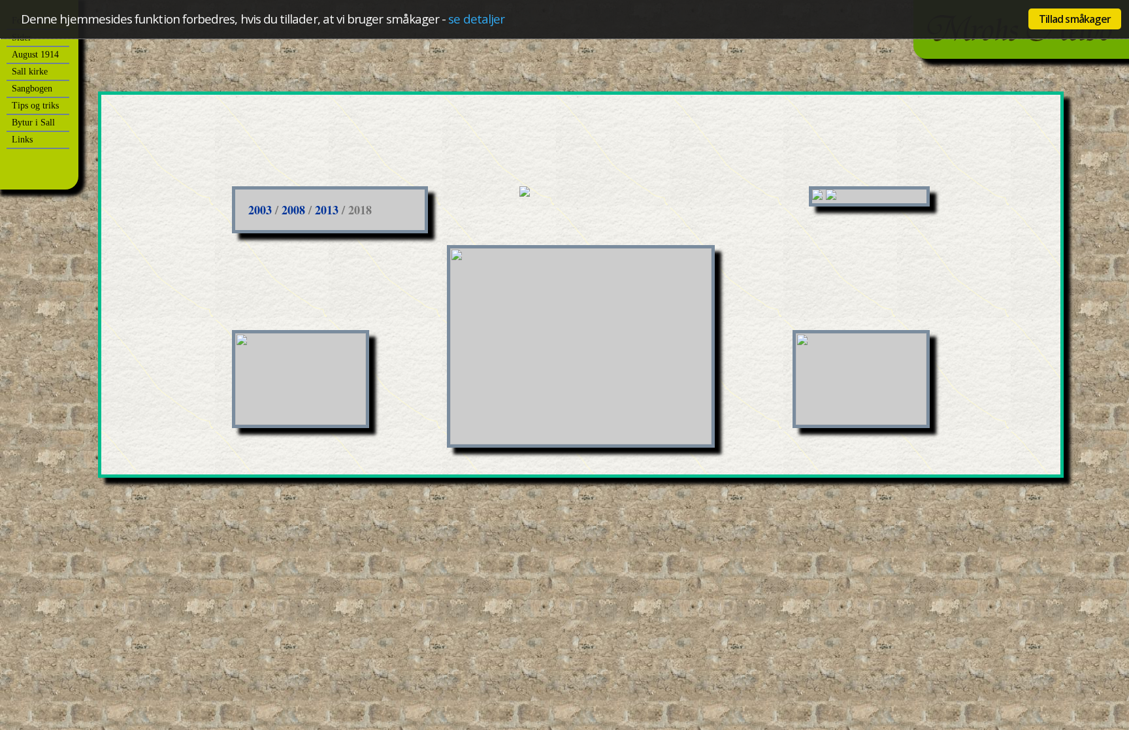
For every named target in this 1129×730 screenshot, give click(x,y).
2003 (260, 209)
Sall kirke (30, 71)
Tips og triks (35, 105)
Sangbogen (32, 88)
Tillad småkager (1075, 19)
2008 (293, 209)
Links (22, 139)
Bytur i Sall (33, 122)
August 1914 (35, 54)
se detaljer (476, 18)
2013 (326, 209)
